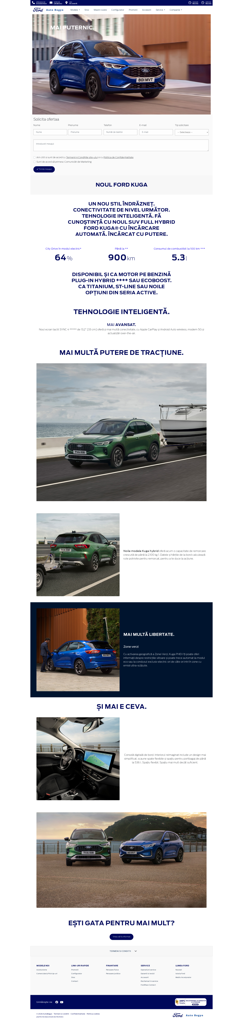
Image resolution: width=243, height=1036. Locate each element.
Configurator (117, 10)
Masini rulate (100, 10)
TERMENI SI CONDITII (120, 951)
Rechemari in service (149, 981)
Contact (74, 981)
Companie (175, 10)
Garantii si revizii (148, 973)
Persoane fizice (112, 970)
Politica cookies (93, 1014)
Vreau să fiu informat (121, 937)
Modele (74, 10)
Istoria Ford (180, 973)
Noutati (179, 970)
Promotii (133, 10)
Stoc (87, 10)
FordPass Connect (148, 985)
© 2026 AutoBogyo (44, 1014)
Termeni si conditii (61, 1014)
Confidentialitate (78, 1014)
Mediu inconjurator (183, 977)
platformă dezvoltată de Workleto (49, 1017)
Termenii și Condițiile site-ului (82, 157)
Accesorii (146, 10)
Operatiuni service (148, 970)
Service (160, 10)
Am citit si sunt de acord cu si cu (85, 157)
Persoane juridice (113, 973)
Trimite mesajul (45, 169)
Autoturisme (41, 970)
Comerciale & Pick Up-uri (46, 973)
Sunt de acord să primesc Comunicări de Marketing (64, 162)
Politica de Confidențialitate (119, 157)
